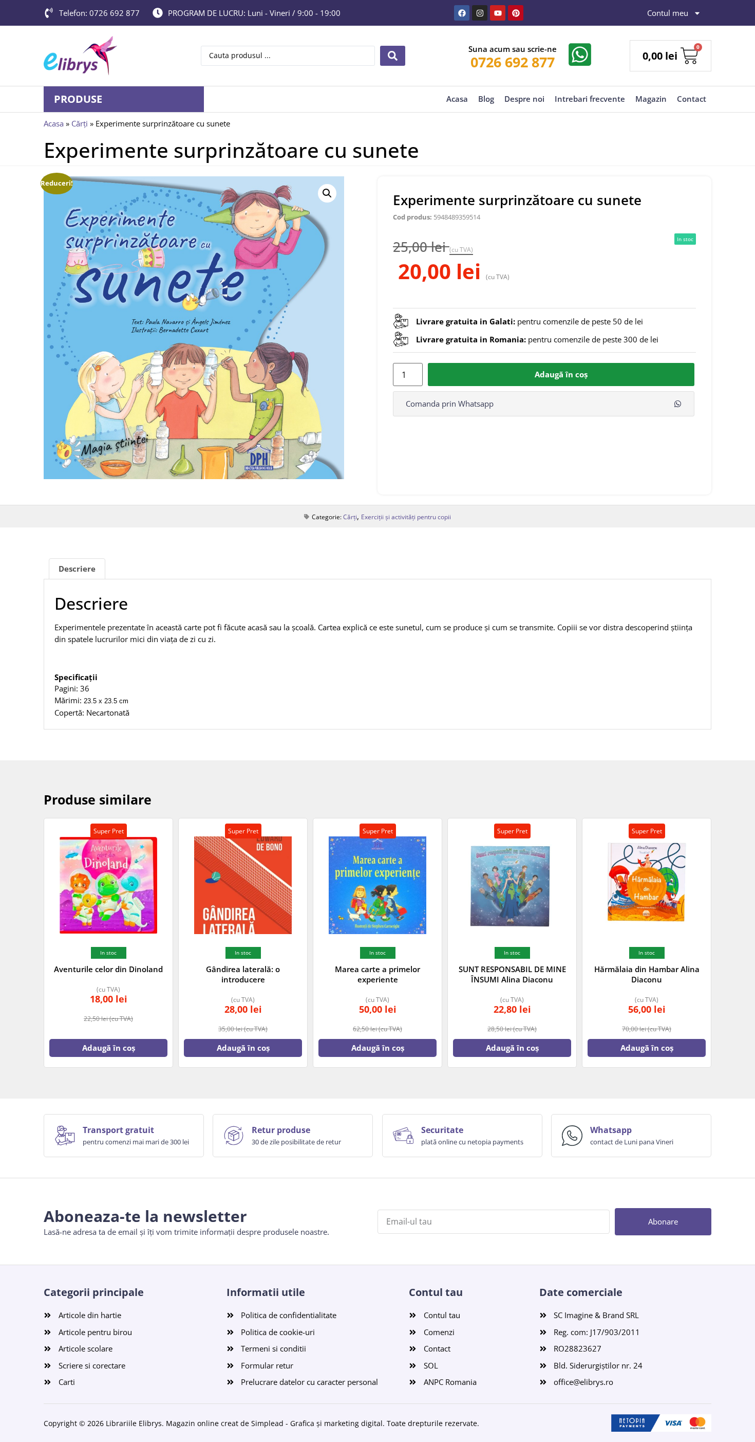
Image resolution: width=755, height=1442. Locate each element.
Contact (691, 99)
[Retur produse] (233, 1135)
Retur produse (281, 1130)
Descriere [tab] (77, 568)
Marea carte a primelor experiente (377, 974)
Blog (486, 99)
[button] (327, 193)
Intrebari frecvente (590, 99)
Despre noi (524, 99)
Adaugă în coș (561, 374)
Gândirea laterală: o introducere (243, 974)
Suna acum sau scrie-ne (512, 49)
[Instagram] (479, 13)
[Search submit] (392, 56)
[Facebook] (461, 13)
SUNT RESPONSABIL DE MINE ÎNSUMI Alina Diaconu (512, 974)
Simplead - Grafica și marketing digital (317, 1423)
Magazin (651, 99)
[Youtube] (497, 13)
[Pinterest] (515, 13)
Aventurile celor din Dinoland (108, 969)
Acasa (457, 99)
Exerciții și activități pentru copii (406, 517)
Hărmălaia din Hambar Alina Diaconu (647, 974)
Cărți (79, 123)
